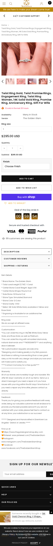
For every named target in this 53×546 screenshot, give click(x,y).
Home (4, 25)
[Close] (51, 512)
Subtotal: (5, 154)
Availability (6, 114)
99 (7, 238)
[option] (26, 16)
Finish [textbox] (6, 161)
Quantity (5, 143)
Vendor (4, 118)
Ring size (6, 124)
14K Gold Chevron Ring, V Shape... (28, 515)
